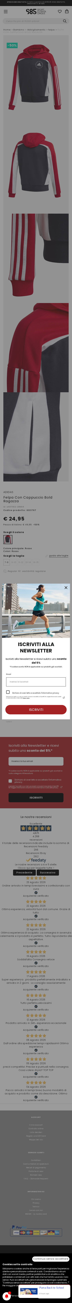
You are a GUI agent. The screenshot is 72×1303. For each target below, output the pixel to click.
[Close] (66, 588)
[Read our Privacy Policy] (64, 698)
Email (8, 674)
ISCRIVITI (36, 709)
